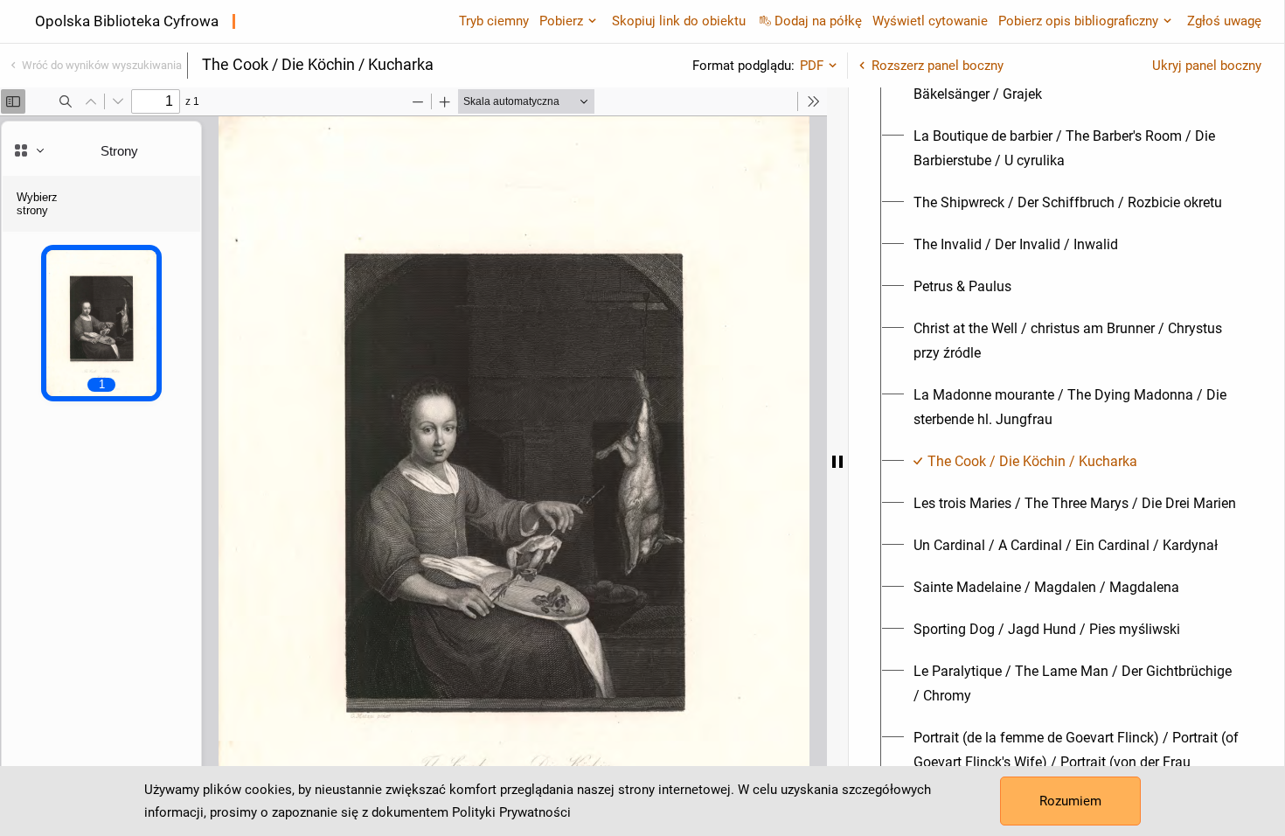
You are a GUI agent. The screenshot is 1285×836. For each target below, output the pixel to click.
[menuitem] (1077, 148)
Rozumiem (1070, 801)
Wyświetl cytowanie (930, 21)
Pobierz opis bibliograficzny (1078, 21)
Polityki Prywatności (511, 812)
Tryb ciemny (494, 21)
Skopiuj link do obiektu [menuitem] (679, 21)
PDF (811, 65)
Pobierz (561, 21)
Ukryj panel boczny (1206, 65)
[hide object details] (837, 461)
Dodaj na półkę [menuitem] (818, 21)
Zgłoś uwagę (1224, 21)
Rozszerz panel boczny (938, 65)
